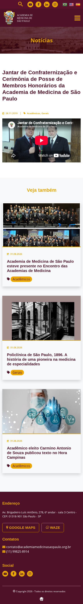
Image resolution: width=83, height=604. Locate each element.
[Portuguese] (65, 4)
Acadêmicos (33, 113)
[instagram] (55, 4)
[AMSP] (19, 17)
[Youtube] (30, 4)
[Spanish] (78, 4)
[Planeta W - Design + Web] (41, 598)
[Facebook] (38, 4)
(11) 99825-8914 (17, 551)
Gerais (45, 113)
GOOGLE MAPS (21, 528)
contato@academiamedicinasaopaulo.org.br (38, 547)
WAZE (54, 528)
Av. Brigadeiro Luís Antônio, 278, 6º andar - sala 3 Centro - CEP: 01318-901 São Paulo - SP (39, 514)
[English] (71, 4)
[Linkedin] (47, 4)
